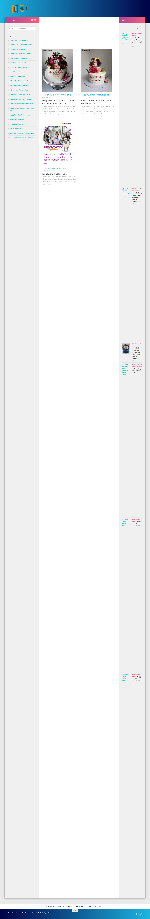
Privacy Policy (80, 906)
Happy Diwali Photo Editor (136, 679)
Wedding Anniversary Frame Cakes (21, 133)
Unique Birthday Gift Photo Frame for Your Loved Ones (137, 40)
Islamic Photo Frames (16, 119)
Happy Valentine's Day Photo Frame (21, 103)
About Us (61, 906)
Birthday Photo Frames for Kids (20, 53)
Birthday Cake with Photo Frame (20, 44)
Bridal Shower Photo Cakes (18, 58)
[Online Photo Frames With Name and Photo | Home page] (19, 8)
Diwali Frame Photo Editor (136, 524)
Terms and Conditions (96, 906)
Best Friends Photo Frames (18, 40)
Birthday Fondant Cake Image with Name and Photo (137, 197)
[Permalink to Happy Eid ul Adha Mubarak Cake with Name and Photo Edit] (57, 70)
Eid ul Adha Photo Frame (54, 174)
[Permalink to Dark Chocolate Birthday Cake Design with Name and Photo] (126, 348)
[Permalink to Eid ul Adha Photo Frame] (57, 144)
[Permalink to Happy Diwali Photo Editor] (126, 750)
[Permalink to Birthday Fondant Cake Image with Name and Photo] (126, 264)
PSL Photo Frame (15, 128)
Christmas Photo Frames (18, 67)
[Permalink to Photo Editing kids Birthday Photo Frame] (126, 440)
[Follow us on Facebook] (32, 20)
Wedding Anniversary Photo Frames (21, 138)
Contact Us (50, 906)
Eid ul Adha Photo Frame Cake (58, 95)
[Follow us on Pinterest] (35, 20)
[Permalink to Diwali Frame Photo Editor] (126, 595)
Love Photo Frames (16, 124)
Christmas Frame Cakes (17, 63)
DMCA (70, 906)
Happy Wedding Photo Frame (19, 115)
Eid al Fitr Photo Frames (17, 76)
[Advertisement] (79, 34)
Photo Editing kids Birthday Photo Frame (136, 371)
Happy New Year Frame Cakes (19, 94)
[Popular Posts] (137, 29)
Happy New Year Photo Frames (20, 99)
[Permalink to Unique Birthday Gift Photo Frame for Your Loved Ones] (126, 109)
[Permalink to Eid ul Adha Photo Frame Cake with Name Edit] (96, 70)
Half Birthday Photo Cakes (18, 90)
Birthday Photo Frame (17, 49)
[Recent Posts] (127, 29)
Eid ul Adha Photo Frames (56, 168)
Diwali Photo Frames (16, 72)
